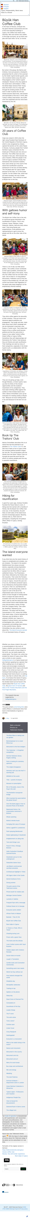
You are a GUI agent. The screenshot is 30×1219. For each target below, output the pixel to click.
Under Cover (10, 1028)
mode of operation (10, 1116)
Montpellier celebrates (13, 985)
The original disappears (13, 767)
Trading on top (10, 988)
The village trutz (11, 1110)
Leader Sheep (10, 1010)
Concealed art (10, 1003)
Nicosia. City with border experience (13, 1154)
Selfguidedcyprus (7, 660)
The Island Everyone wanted (18, 630)
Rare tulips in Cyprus (12, 924)
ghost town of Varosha (15, 686)
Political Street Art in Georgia (15, 906)
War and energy (11, 1070)
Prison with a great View (13, 937)
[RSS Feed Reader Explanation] (7, 1136)
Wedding (9, 1073)
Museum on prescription (13, 783)
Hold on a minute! (6, 12)
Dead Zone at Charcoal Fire (14, 999)
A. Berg (7, 718)
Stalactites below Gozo (13, 862)
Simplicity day (10, 981)
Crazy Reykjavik (11, 1032)
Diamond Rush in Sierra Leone (15, 1106)
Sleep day (9, 995)
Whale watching (11, 817)
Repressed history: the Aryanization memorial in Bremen (14, 811)
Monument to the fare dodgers (15, 746)
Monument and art (12, 1059)
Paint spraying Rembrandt (14, 831)
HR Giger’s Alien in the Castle (15, 875)
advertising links (19, 707)
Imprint (17, 1209)
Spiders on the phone (13, 992)
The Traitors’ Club (15, 446)
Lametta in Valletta (12, 899)
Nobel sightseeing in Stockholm (16, 835)
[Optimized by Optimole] (27, 1216)
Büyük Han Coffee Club (13, 920)
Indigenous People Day (13, 1097)
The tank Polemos (12, 1077)
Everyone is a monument (14, 1039)
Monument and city (12, 1055)
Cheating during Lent (12, 933)
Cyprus (3, 10)
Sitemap (12, 1209)
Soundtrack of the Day (13, 1006)
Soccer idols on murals (13, 955)
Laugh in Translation (12, 959)
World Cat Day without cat (14, 972)
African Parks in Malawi (13, 913)
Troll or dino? (10, 1021)
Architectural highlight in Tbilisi (15, 872)
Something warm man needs (15, 968)
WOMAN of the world (12, 776)
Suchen (23, 1169)
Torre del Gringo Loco (13, 842)
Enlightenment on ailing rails (15, 838)
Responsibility (10, 10)
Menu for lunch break (13, 1062)
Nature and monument (13, 1048)
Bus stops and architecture (14, 1066)
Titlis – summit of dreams (14, 780)
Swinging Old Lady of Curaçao (15, 824)
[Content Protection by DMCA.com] (6, 705)
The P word (10, 1013)
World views (19, 10)
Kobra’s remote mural (12, 820)
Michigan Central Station (14, 895)
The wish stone (11, 1017)
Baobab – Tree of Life (13, 917)
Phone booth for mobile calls (15, 892)
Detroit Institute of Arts (13, 879)
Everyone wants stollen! (13, 910)
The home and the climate (14, 940)
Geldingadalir (10, 1035)
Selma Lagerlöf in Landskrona (15, 827)
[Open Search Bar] (13, 1)
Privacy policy (24, 1209)
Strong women (10, 882)
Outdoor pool (10, 1024)
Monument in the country (14, 1052)
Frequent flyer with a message (15, 902)
